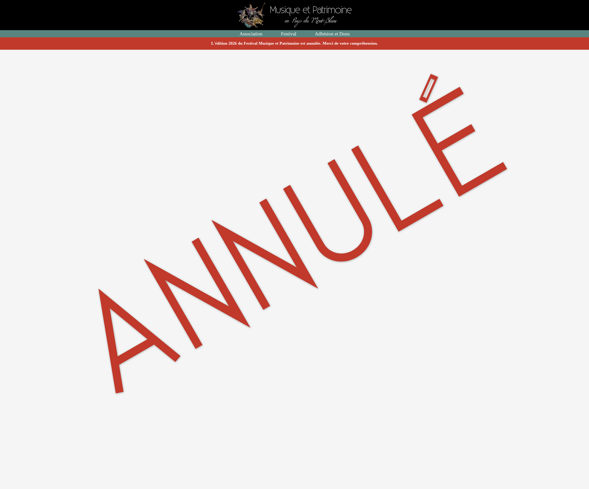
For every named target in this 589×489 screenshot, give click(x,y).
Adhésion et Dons (332, 33)
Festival (288, 33)
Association (251, 33)
